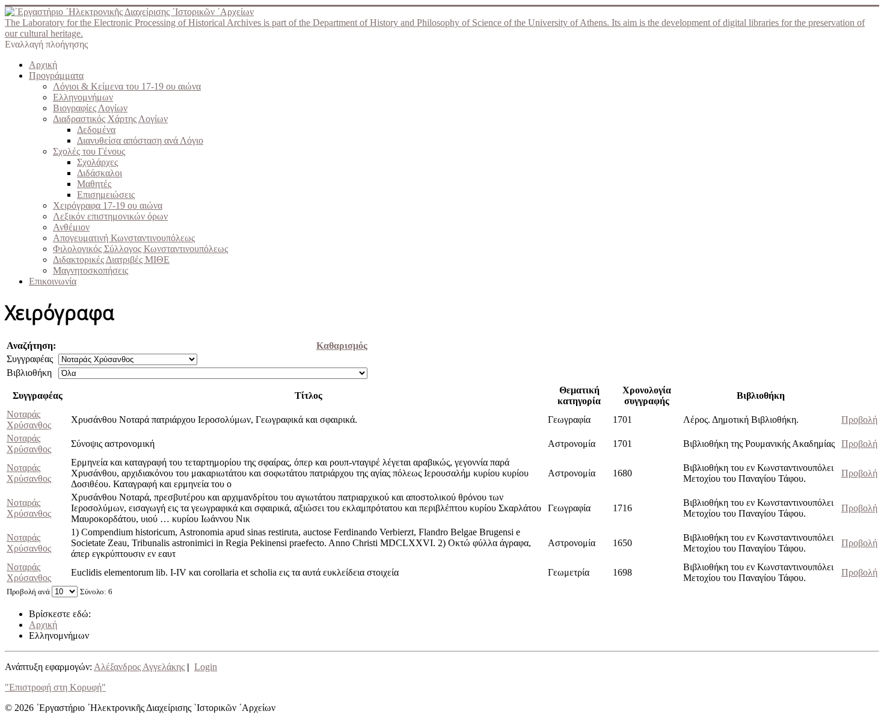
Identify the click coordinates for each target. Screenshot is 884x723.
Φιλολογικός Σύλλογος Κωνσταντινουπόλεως (140, 249)
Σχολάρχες (97, 162)
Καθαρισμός (341, 345)
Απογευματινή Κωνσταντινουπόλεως (124, 238)
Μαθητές (94, 184)
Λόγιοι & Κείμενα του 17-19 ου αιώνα (127, 86)
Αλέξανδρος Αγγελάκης (139, 667)
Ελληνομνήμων (83, 97)
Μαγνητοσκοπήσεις (90, 270)
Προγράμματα (56, 75)
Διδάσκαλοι (99, 173)
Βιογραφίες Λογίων (90, 108)
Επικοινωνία (52, 281)
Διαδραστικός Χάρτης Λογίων (110, 119)
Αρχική (43, 65)
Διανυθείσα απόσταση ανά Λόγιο (140, 140)
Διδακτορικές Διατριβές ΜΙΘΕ (111, 259)
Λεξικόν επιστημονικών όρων (110, 216)
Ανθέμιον (71, 227)
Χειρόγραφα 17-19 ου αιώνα (107, 205)
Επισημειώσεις (106, 194)
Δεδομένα (96, 130)
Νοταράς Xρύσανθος (29, 419)
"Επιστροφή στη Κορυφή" (55, 687)
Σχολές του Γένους (89, 151)
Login (205, 667)
